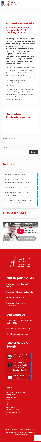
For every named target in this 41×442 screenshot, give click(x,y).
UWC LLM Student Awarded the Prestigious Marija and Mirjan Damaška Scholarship (19, 181)
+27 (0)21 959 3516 (12, 410)
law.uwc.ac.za (10, 415)
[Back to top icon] (20, 425)
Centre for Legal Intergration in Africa (18, 328)
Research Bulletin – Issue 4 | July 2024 (17, 187)
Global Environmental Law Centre (17, 334)
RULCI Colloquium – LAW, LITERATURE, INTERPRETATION (17, 194)
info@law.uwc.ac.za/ (13, 412)
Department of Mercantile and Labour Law (20, 292)
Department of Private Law (15, 297)
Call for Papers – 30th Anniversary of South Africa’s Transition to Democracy (19, 202)
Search (6, 147)
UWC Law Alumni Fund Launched (15, 175)
